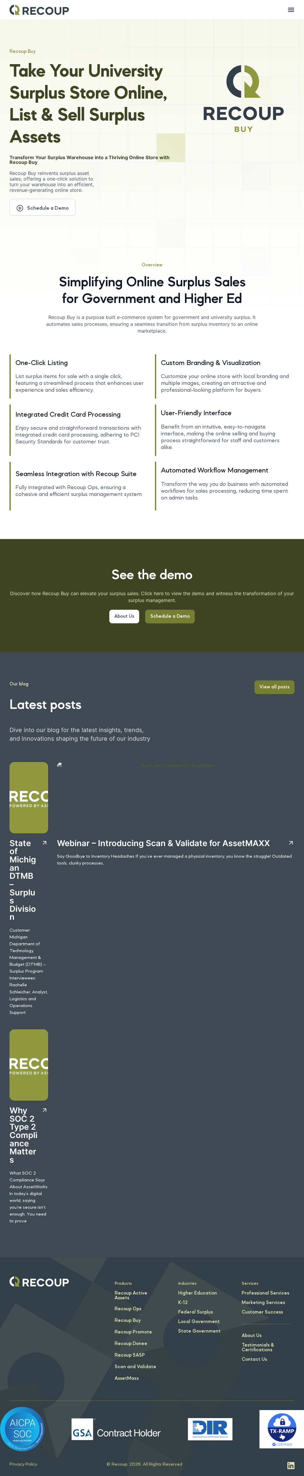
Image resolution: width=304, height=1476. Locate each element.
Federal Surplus (195, 1312)
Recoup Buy (128, 1320)
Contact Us (254, 1359)
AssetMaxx (127, 1378)
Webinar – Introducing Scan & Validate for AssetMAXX (163, 843)
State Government (199, 1331)
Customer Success (262, 1312)
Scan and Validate (135, 1367)
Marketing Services (263, 1302)
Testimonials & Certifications (258, 1347)
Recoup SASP (130, 1355)
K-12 (183, 1302)
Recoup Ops (128, 1309)
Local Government (199, 1321)
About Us (252, 1335)
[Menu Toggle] (291, 9)
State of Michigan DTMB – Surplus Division (23, 880)
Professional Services (265, 1293)
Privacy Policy (23, 1464)
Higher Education (197, 1293)
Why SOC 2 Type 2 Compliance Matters (23, 1135)
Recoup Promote (133, 1332)
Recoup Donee (131, 1343)
